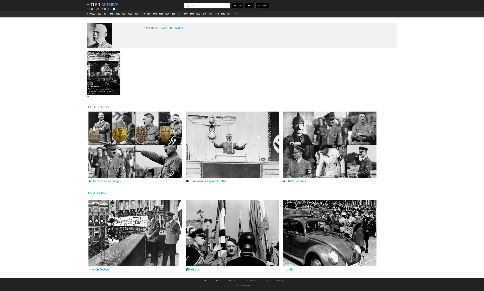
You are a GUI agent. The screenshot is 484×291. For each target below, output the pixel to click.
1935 (173, 14)
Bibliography (233, 281)
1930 (143, 14)
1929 (136, 14)
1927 (124, 14)
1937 (186, 14)
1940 (204, 14)
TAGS (249, 6)
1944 (229, 14)
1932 (155, 14)
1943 (223, 14)
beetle (288, 269)
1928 (130, 14)
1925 (112, 14)
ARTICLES (262, 6)
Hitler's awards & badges (104, 181)
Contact (280, 281)
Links (266, 281)
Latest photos (251, 281)
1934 (167, 14)
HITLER (102, 5)
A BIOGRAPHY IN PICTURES (102, 9)
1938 (192, 14)
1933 (161, 14)
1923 (99, 14)
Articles (217, 281)
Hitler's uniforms (294, 181)
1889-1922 (91, 14)
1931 (148, 14)
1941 (210, 14)
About (203, 281)
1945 (236, 14)
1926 (118, 14)
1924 (106, 14)
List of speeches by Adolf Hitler (206, 181)
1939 (198, 14)
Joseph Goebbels (99, 269)
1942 (217, 14)
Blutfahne (193, 269)
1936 (180, 14)
